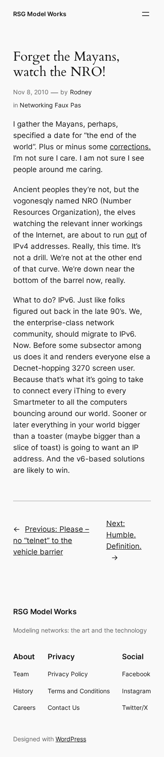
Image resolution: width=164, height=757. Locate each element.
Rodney (81, 92)
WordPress (71, 739)
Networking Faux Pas (50, 105)
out (132, 235)
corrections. (130, 146)
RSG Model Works (39, 13)
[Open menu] (145, 14)
